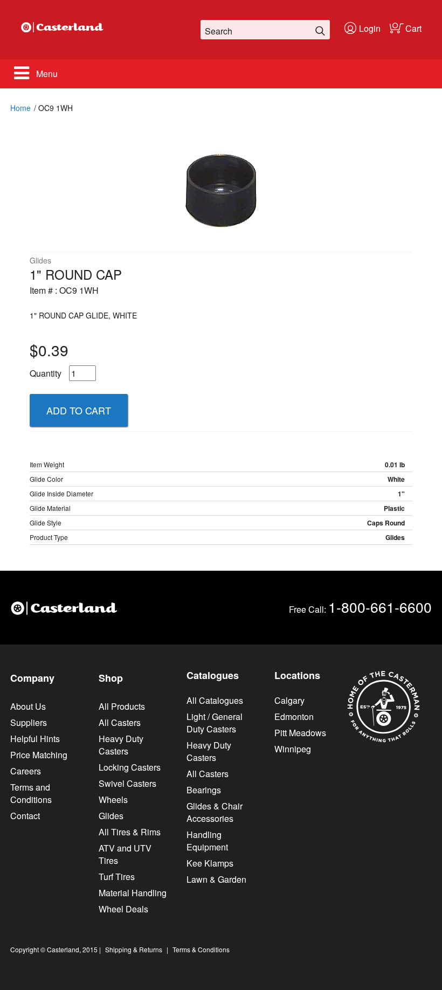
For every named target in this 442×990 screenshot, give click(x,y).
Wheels (113, 799)
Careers (25, 771)
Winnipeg (292, 749)
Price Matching (38, 755)
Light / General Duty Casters (215, 722)
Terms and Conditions (31, 793)
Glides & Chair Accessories (215, 812)
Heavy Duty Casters (121, 744)
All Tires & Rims (130, 832)
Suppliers (28, 722)
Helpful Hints (35, 738)
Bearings (204, 790)
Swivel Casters (127, 783)
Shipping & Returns (133, 949)
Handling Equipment (207, 840)
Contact (25, 815)
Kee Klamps (210, 863)
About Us (28, 706)
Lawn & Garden (216, 879)
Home (20, 107)
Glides (111, 815)
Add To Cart (78, 410)
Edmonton (294, 716)
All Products (122, 706)
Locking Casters (130, 767)
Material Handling (133, 893)
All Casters (120, 722)
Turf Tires (117, 876)
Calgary (289, 700)
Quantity (45, 373)
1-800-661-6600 (380, 607)
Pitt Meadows (300, 732)
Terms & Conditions (201, 949)
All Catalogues (215, 700)
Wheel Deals (123, 909)
